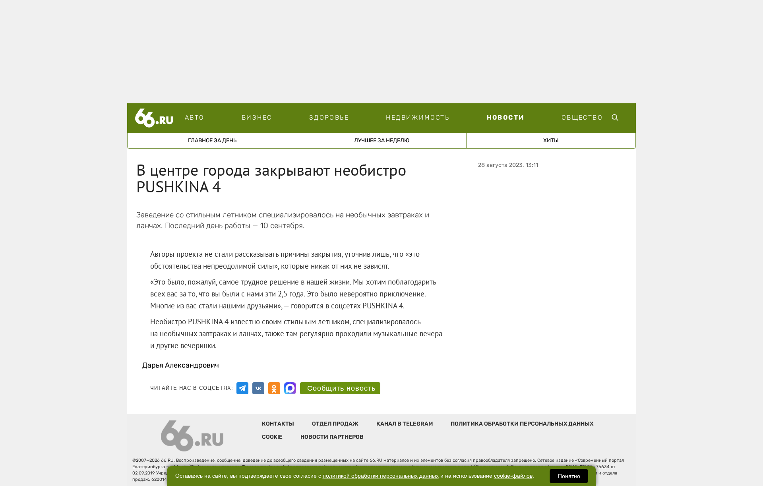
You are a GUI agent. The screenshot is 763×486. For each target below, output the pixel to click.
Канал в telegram (404, 423)
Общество (582, 117)
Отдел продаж (335, 423)
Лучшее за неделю (381, 140)
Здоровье (329, 117)
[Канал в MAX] (290, 388)
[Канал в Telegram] (242, 388)
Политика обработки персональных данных (522, 423)
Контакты (278, 423)
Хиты (551, 140)
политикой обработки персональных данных (381, 476)
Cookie (272, 437)
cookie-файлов (513, 476)
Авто (195, 117)
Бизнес (257, 117)
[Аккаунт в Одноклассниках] (274, 388)
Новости (506, 117)
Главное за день (212, 140)
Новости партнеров (332, 437)
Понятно (569, 476)
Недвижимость (417, 117)
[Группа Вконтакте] (258, 388)
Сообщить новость (341, 388)
